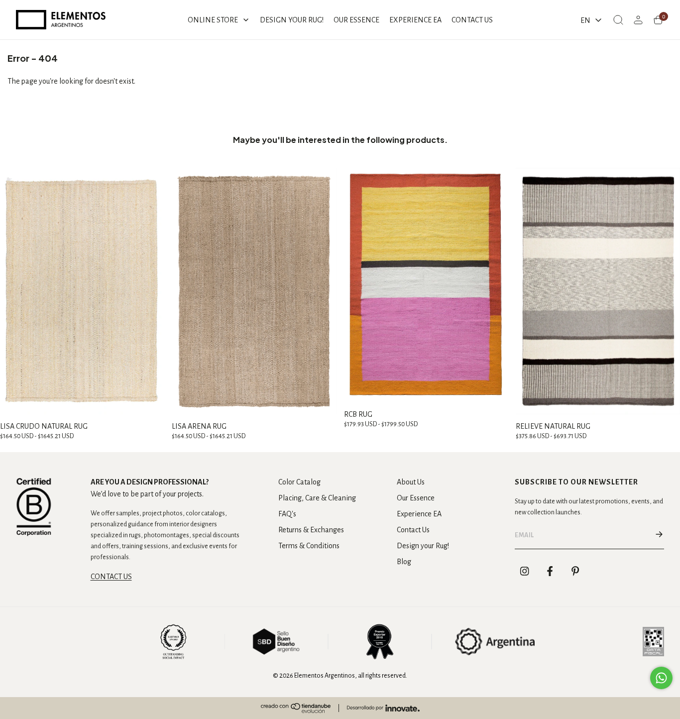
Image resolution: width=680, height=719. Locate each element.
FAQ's (287, 514)
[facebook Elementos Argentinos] (550, 571)
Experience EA (419, 514)
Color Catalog (299, 482)
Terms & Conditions (309, 546)
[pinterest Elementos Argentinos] (575, 571)
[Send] (659, 535)
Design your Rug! (423, 546)
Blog (404, 562)
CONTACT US (111, 577)
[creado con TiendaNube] (296, 708)
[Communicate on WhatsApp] (661, 678)
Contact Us (413, 530)
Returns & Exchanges (311, 530)
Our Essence (416, 498)
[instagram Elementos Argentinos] (525, 571)
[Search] (618, 20)
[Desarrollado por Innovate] (383, 708)
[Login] (638, 20)
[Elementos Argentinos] (61, 19)
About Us (411, 482)
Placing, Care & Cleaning (317, 498)
